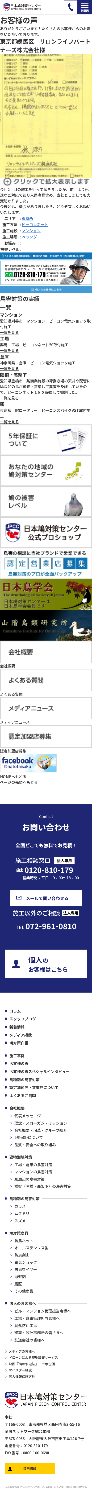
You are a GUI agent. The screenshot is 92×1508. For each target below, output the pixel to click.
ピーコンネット (35, 224)
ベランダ (29, 237)
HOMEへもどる (13, 776)
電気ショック (25, 1262)
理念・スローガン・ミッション (40, 1123)
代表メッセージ (27, 1115)
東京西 (27, 218)
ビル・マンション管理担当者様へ (42, 1311)
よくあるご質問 (22, 1095)
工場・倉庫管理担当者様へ (37, 1318)
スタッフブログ (22, 1019)
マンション (31, 230)
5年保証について (28, 1137)
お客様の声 (18, 1063)
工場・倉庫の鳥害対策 (33, 1164)
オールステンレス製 (31, 1248)
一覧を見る (9, 332)
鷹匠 (18, 1284)
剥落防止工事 (25, 1325)
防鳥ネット (23, 1240)
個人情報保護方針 (22, 1376)
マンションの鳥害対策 (33, 1172)
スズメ (20, 1220)
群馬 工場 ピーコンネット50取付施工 (34, 344)
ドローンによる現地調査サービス (33, 1357)
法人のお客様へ (22, 1303)
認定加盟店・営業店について (34, 1087)
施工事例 (17, 1055)
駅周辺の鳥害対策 (29, 1179)
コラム (15, 1011)
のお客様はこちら (48, 963)
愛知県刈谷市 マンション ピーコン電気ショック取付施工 (45, 323)
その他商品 (23, 1291)
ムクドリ (21, 1213)
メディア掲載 (20, 1035)
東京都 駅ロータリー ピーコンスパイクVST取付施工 (45, 413)
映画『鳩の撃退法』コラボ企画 (32, 1363)
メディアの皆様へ (22, 1351)
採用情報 (29, 1468)
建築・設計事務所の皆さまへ (38, 1332)
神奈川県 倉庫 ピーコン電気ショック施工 (37, 363)
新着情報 (17, 1027)
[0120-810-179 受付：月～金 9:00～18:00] (71, 7)
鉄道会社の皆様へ (29, 1340)
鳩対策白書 (18, 1043)
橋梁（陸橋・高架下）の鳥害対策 (42, 1186)
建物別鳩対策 (20, 1157)
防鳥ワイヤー (25, 1269)
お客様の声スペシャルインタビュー (39, 1071)
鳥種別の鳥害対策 (24, 1079)
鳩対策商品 (18, 1233)
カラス (20, 1206)
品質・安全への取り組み (35, 1144)
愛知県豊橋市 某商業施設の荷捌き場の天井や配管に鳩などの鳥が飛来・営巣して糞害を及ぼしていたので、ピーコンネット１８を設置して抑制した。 (45, 386)
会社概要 (17, 1108)
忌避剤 (20, 1276)
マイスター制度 (20, 1370)
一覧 (5, 307)
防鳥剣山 (21, 1255)
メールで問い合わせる (47, 898)
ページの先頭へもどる (19, 782)
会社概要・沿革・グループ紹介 (40, 1130)
